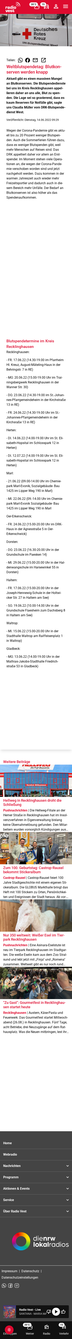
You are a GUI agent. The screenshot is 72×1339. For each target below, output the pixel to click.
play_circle (56, 1311)
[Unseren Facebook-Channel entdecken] (10, 1285)
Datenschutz (30, 1271)
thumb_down (48, 1311)
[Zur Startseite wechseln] (12, 7)
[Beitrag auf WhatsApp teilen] (20, 60)
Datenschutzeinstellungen (20, 1277)
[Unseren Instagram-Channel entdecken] (16, 1285)
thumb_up (63, 1311)
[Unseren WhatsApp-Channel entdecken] (4, 1285)
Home (7, 1143)
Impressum (9, 1271)
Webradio (10, 1154)
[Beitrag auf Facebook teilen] (27, 60)
